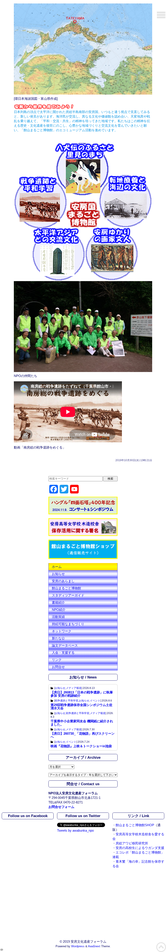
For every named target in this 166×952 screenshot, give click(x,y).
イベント (95, 700)
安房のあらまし (63, 581)
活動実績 (58, 617)
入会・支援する (63, 652)
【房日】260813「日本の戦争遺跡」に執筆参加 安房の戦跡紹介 (82, 693)
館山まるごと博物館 (66, 588)
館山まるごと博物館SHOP (135, 825)
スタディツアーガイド (68, 595)
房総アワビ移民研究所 (132, 843)
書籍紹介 (58, 602)
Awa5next (94, 946)
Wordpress (78, 946)
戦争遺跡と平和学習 (66, 700)
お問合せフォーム (61, 807)
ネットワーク (61, 631)
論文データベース (65, 645)
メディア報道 (73, 688)
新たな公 (58, 638)
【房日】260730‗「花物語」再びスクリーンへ (83, 735)
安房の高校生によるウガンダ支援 (140, 848)
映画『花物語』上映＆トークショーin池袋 (81, 746)
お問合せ (58, 667)
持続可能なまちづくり (68, 624)
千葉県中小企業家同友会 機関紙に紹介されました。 (82, 722)
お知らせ (58, 574)
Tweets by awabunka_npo (75, 830)
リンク (57, 660)
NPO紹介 (58, 609)
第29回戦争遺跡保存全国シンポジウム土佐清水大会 (81, 706)
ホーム (57, 567)
